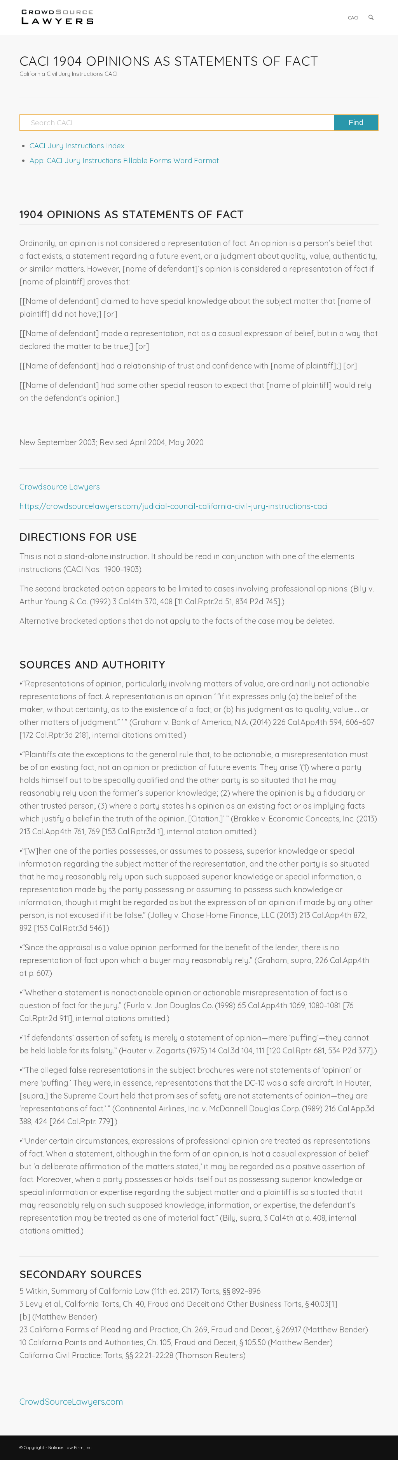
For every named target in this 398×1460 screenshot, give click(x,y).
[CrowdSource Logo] (57, 17)
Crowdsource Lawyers (59, 486)
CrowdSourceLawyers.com (71, 1401)
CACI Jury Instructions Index (77, 145)
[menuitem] (353, 17)
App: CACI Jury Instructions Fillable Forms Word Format (124, 160)
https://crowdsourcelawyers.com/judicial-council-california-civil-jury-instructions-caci (173, 506)
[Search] (371, 17)
